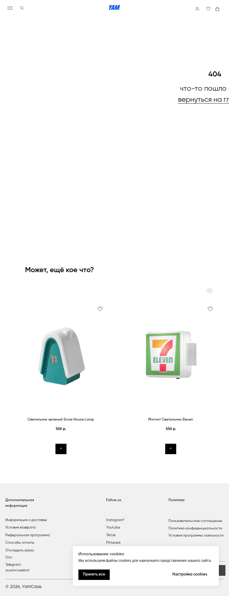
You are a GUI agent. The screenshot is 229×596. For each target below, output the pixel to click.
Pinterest (113, 543)
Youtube (113, 527)
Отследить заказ (19, 550)
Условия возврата (20, 527)
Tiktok (111, 535)
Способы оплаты (19, 543)
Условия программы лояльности (196, 535)
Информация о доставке (26, 520)
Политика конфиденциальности (195, 528)
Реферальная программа (27, 535)
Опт (8, 557)
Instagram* (115, 520)
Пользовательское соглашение (195, 521)
